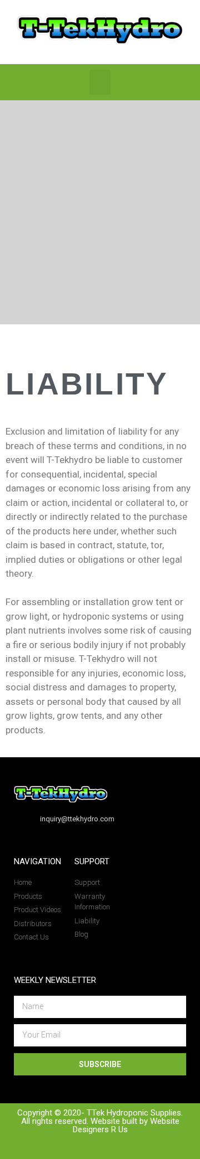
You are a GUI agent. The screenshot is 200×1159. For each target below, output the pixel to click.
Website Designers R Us (126, 1125)
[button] (100, 82)
